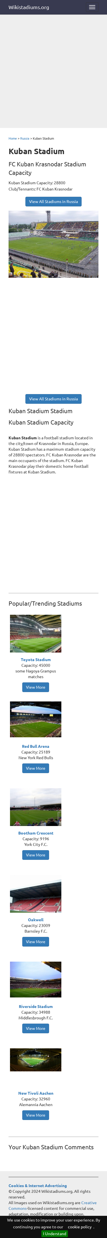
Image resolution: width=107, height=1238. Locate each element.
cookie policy (80, 1227)
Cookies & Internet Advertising (38, 1185)
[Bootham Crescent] (37, 808)
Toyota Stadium (36, 659)
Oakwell (35, 920)
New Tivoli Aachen (35, 1093)
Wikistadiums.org (29, 7)
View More (35, 687)
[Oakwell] (37, 895)
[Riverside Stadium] (37, 979)
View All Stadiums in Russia (53, 201)
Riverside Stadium (36, 1006)
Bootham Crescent (35, 833)
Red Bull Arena (35, 746)
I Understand (54, 1233)
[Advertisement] (53, 71)
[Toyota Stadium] (37, 634)
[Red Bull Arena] (37, 719)
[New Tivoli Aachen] (37, 1059)
